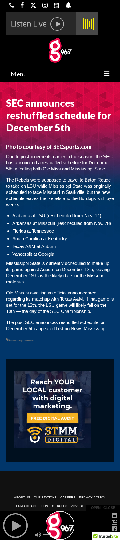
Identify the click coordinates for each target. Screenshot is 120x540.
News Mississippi (88, 328)
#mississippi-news (21, 340)
